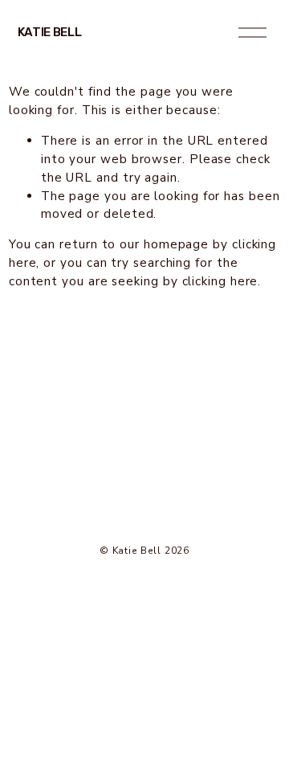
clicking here (220, 281)
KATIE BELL (50, 32)
